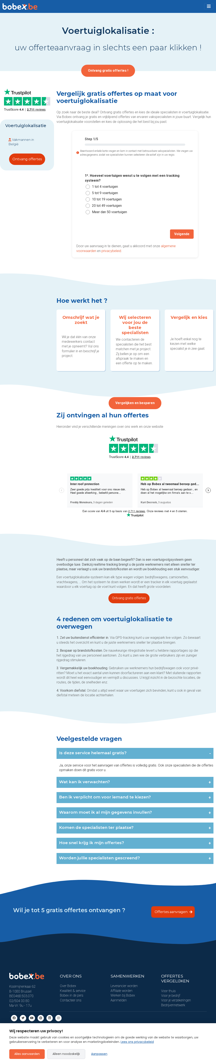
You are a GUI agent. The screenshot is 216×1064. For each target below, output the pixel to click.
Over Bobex (68, 986)
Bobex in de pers (71, 995)
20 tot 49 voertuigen (107, 206)
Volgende (181, 234)
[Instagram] (58, 1018)
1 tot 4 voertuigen (105, 187)
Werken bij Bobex (123, 995)
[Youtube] (32, 1018)
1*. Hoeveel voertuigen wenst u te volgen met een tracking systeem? (132, 178)
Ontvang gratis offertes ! (108, 71)
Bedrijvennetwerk (173, 1005)
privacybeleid (111, 251)
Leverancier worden (124, 986)
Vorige (86, 234)
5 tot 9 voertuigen (105, 193)
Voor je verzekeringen (176, 1000)
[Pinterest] (41, 1018)
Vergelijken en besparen (135, 403)
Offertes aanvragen (171, 912)
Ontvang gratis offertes (129, 598)
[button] (209, 6)
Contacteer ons (70, 1000)
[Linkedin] (49, 1018)
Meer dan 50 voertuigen (109, 212)
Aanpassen (99, 1054)
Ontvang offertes (27, 159)
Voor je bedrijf (170, 996)
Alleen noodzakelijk (66, 1054)
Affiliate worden (121, 991)
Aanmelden (119, 1000)
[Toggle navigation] (208, 6)
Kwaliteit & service (72, 991)
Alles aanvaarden (27, 1054)
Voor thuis (168, 991)
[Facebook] (14, 1018)
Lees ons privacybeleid (137, 1042)
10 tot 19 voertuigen (107, 199)
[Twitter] (23, 1018)
